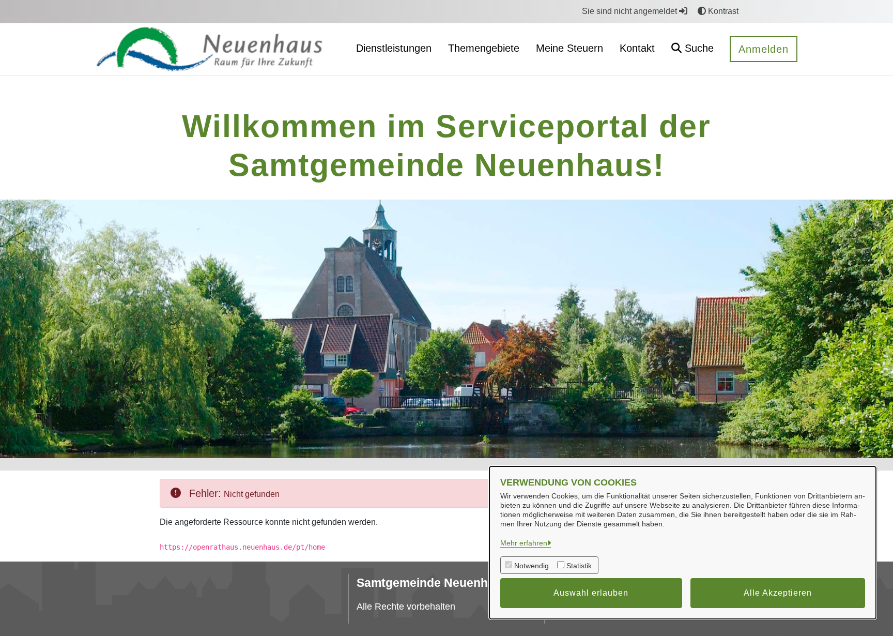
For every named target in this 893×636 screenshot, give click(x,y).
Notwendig (531, 566)
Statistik (579, 566)
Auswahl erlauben (590, 592)
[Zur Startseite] (218, 48)
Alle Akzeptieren (778, 592)
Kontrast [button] (722, 11)
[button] (692, 49)
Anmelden (763, 49)
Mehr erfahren (523, 543)
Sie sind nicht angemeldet (630, 11)
